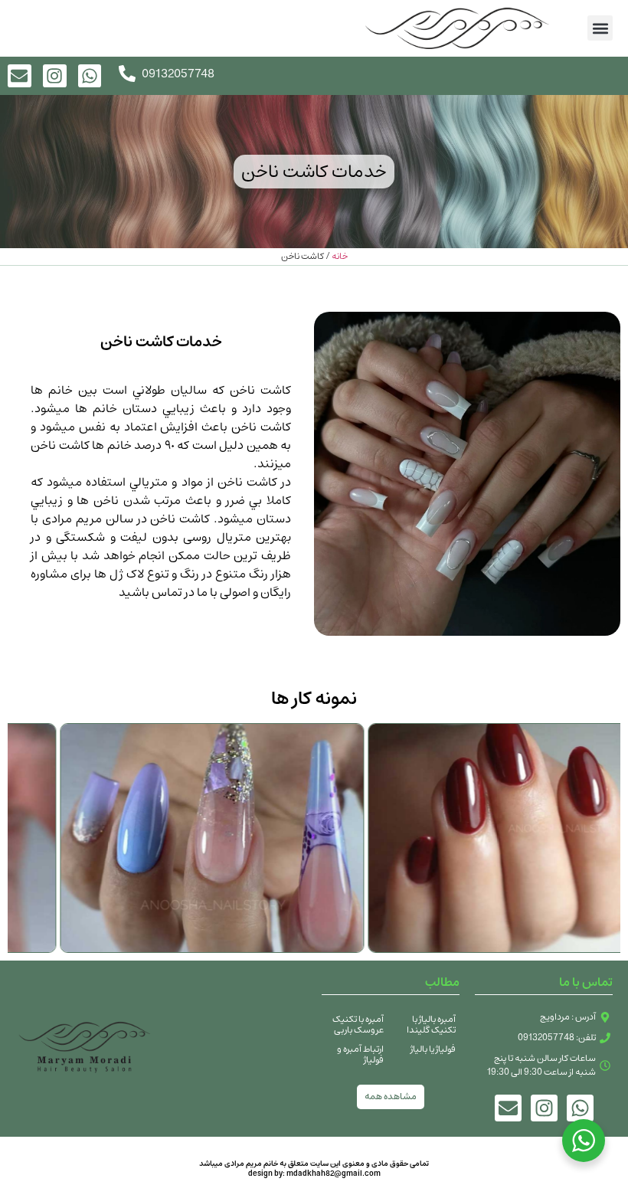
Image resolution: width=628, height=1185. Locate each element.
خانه (340, 256)
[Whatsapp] (90, 76)
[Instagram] (55, 76)
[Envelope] (508, 1108)
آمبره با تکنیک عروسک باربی (358, 1024)
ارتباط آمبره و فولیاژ (360, 1054)
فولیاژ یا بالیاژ (433, 1049)
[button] (600, 28)
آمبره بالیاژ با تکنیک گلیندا (431, 1024)
